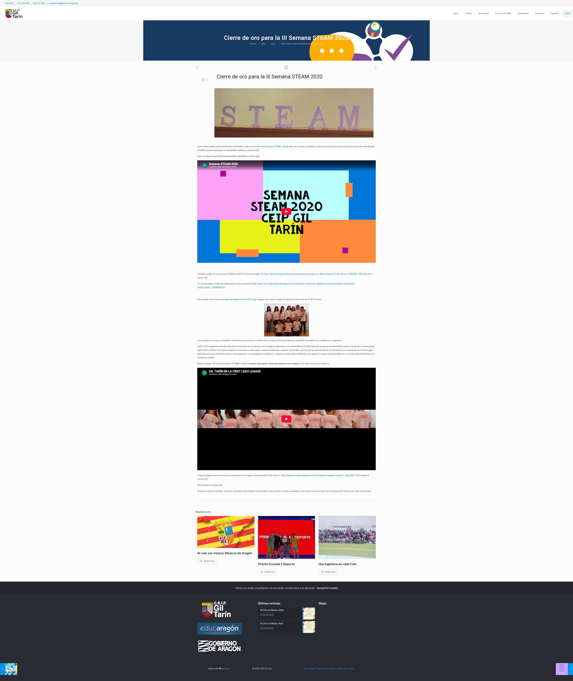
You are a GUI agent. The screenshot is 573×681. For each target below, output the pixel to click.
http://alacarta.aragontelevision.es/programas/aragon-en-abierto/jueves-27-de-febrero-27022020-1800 (313, 274)
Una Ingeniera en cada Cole (337, 564)
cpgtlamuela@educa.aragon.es (63, 3)
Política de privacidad (325, 668)
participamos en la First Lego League (247, 299)
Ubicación (9, 3)
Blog (263, 44)
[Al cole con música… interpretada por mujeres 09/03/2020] (564, 669)
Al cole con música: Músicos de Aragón (224, 553)
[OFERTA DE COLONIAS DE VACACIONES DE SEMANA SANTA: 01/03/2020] (8, 669)
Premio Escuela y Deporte (276, 564)
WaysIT (227, 668)
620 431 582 (39, 3)
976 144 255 (23, 3)
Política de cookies (345, 668)
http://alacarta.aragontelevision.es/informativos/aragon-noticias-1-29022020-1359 (320, 475)
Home (253, 44)
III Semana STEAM (272, 146)
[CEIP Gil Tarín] (16, 13)
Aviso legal (309, 668)
